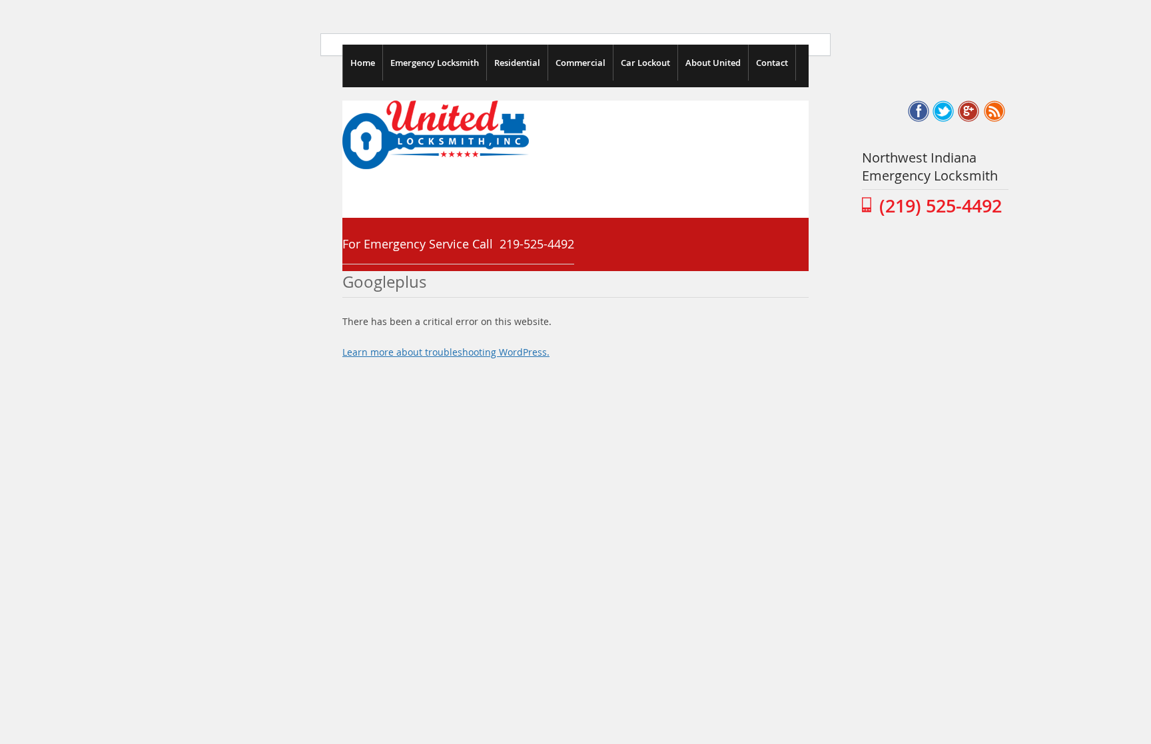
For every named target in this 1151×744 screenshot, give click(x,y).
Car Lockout (645, 63)
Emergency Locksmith (434, 63)
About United (713, 63)
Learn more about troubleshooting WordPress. (446, 352)
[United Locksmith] (435, 165)
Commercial (580, 63)
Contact (772, 63)
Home (362, 63)
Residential (517, 63)
